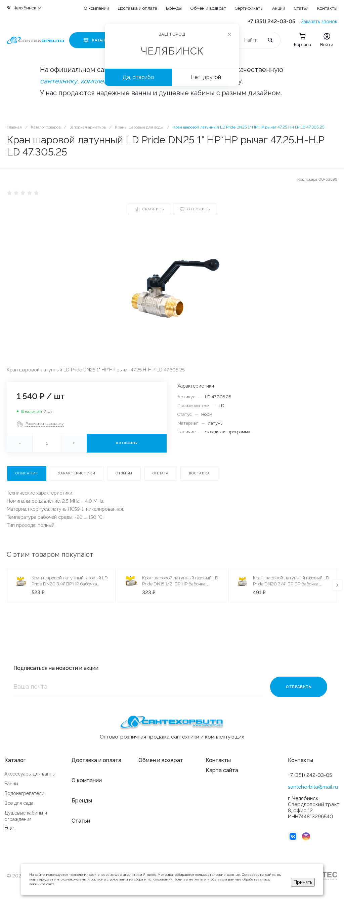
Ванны (11, 783)
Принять (303, 882)
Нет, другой (205, 77)
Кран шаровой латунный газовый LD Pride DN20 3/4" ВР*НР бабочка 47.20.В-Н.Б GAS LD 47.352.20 (70, 583)
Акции (278, 8)
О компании (96, 8)
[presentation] (337, 585)
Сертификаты (249, 8)
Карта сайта (222, 770)
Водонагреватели (24, 793)
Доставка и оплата (137, 8)
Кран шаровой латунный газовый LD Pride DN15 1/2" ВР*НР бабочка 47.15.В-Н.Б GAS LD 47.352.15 (180, 583)
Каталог (15, 760)
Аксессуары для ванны (29, 774)
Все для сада (18, 803)
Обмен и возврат (208, 8)
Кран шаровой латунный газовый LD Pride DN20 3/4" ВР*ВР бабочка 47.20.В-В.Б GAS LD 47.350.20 (291, 583)
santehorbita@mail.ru (313, 787)
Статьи (301, 8)
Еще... (10, 827)
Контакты (327, 8)
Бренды (174, 8)
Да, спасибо (138, 77)
